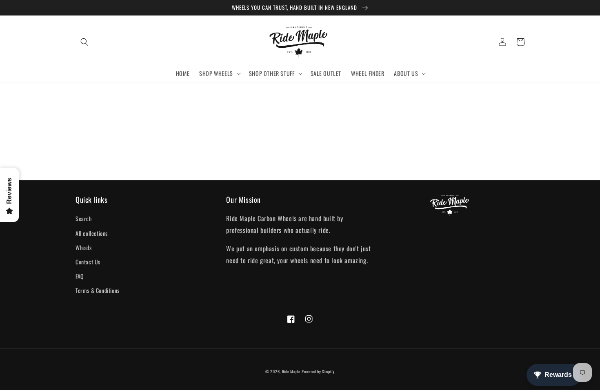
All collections (92, 233)
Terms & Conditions (98, 290)
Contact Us (88, 261)
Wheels (84, 247)
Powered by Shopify (318, 371)
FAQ (80, 276)
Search (84, 218)
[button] (84, 42)
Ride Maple (291, 371)
